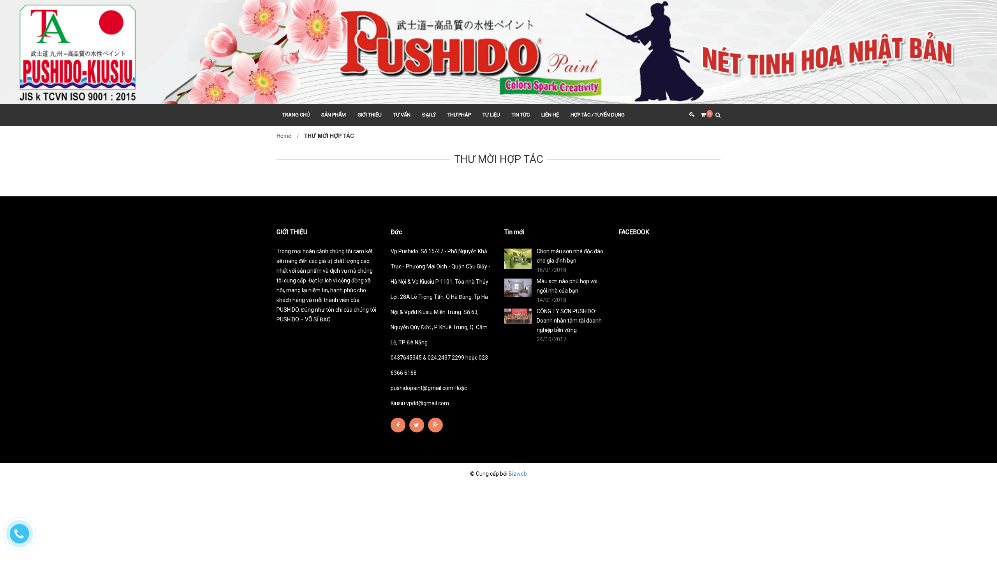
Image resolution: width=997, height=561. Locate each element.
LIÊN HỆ (550, 115)
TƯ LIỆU (491, 115)
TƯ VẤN (401, 115)
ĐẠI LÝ (429, 115)
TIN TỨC (521, 115)
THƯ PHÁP (459, 115)
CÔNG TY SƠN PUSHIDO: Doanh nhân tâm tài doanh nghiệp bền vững (569, 320)
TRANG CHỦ (296, 115)
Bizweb (518, 474)
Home (284, 135)
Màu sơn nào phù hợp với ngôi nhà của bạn (567, 286)
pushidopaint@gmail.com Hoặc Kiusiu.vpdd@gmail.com (429, 395)
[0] (700, 115)
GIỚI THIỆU (370, 115)
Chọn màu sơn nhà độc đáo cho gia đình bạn (570, 256)
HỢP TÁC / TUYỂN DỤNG (598, 115)
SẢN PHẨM (333, 115)
